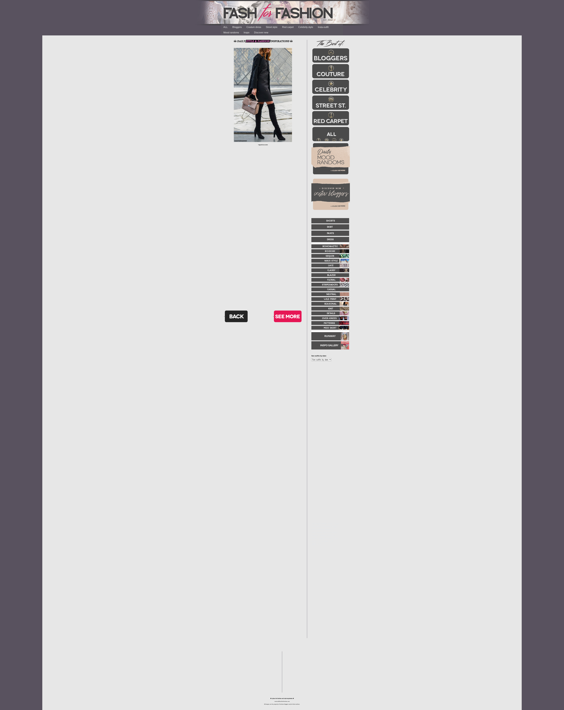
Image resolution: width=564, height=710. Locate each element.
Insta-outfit (323, 27)
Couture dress (253, 27)
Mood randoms (231, 32)
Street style (271, 27)
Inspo (246, 32)
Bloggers (237, 27)
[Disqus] (263, 194)
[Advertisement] (329, 395)
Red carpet (288, 27)
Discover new (261, 32)
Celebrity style (305, 27)
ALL (225, 27)
